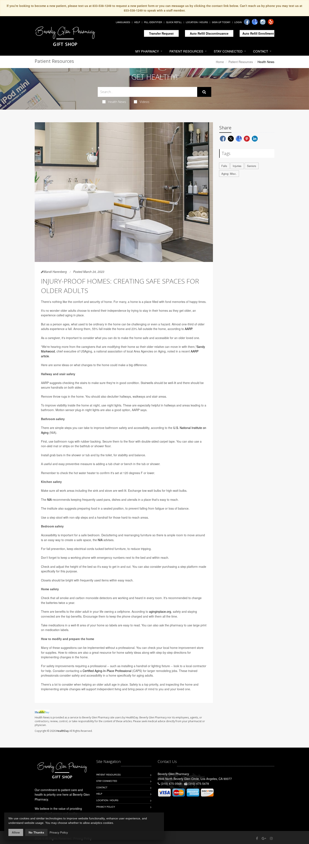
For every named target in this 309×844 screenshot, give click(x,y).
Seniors (251, 166)
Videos (144, 102)
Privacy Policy (105, 806)
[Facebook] (247, 22)
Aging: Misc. (229, 174)
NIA (100, 540)
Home (220, 62)
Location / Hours (197, 22)
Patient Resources (186, 51)
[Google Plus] (264, 838)
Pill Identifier (153, 22)
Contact (260, 51)
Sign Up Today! (221, 22)
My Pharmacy (147, 51)
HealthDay (62, 731)
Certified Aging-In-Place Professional (107, 671)
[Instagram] (263, 22)
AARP (188, 329)
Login (238, 22)
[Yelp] (271, 22)
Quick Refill (174, 22)
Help (137, 22)
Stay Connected (228, 51)
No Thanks (36, 832)
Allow (16, 832)
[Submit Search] (204, 92)
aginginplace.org (160, 611)
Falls (224, 166)
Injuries (237, 166)
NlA (49, 499)
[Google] (255, 22)
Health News (117, 102)
